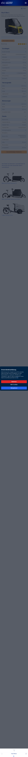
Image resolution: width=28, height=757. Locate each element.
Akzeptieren (14, 388)
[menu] (25, 3)
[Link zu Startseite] (7, 3)
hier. (17, 377)
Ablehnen (14, 381)
